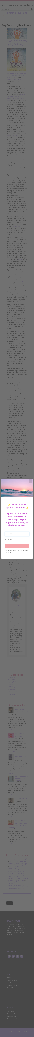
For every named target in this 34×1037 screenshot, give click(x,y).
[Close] (30, 481)
